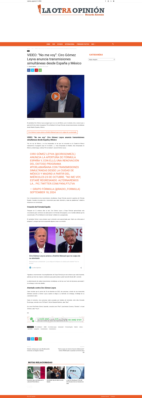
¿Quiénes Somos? (105, 396)
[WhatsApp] (40, 70)
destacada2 (60, 327)
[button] (113, 44)
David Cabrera (32, 66)
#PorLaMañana (40, 167)
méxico (81, 327)
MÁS (92, 44)
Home (28, 48)
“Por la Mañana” (38, 327)
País (53, 44)
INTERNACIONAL (69, 44)
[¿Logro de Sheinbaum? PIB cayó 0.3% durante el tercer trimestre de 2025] (75, 372)
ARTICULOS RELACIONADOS (42, 359)
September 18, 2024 (43, 192)
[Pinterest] (36, 70)
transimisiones (44, 329)
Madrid (76, 327)
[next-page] (31, 387)
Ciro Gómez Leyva (52, 327)
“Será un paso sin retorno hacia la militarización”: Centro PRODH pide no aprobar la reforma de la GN (71, 350)
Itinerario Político (83, 44)
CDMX (48, 44)
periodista (30, 329)
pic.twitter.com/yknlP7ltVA (55, 183)
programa (36, 329)
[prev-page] (28, 387)
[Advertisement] (71, 29)
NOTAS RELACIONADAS (40, 362)
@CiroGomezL (65, 153)
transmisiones (52, 329)
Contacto (113, 396)
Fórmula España (69, 327)
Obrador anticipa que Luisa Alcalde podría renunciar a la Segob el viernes (38, 349)
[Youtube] (113, 1)
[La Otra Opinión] (71, 9)
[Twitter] (111, 1)
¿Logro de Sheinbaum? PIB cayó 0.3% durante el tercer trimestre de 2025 (75, 382)
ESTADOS (60, 44)
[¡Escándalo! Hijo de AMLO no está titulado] (56, 372)
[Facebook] (105, 1)
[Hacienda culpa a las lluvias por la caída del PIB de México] (36, 372)
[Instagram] (108, 1)
